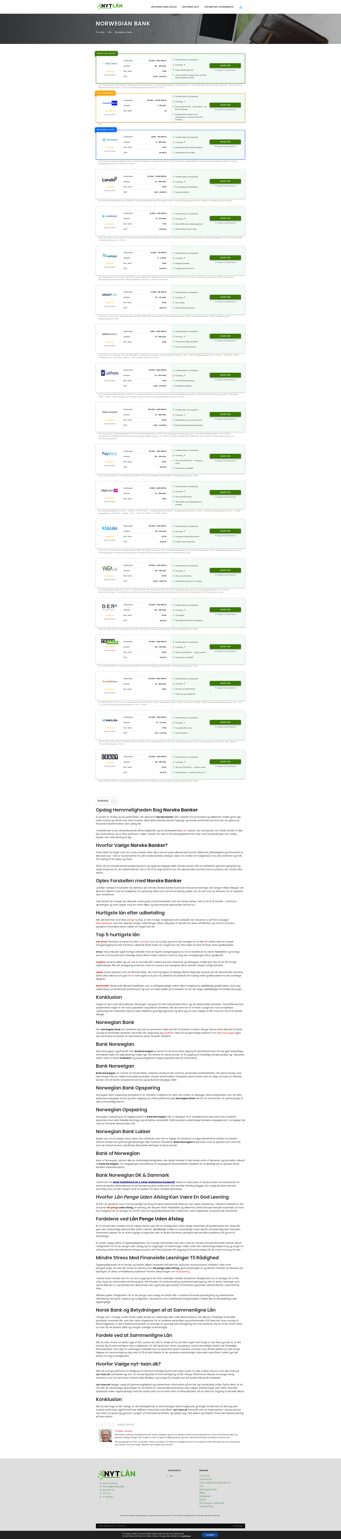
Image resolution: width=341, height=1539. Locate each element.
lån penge (112, 1207)
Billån (202, 1492)
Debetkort (205, 1496)
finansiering (183, 1271)
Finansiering (206, 1506)
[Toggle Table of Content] (112, 801)
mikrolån (144, 941)
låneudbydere (104, 923)
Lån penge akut (190, 6)
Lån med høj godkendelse (219, 6)
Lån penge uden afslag (164, 6)
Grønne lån (205, 1479)
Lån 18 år (204, 1475)
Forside (100, 32)
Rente (202, 1499)
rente (131, 975)
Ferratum (101, 941)
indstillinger (186, 1536)
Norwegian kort (208, 1489)
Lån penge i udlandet (211, 1503)
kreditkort (168, 1032)
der (185, 830)
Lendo (99, 972)
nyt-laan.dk (120, 1526)
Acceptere (210, 1535)
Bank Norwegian (226, 1032)
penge (131, 919)
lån (206, 941)
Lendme (100, 962)
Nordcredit (102, 985)
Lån (109, 32)
